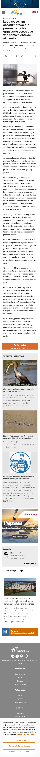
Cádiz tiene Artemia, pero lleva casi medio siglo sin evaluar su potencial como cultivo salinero (19, 601)
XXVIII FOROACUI (16, 553)
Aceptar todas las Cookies (19, 751)
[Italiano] (36, 12)
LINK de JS (6, 55)
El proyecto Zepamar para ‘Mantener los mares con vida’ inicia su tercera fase (18, 437)
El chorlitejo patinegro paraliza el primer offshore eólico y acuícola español (18, 477)
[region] (20, 737)
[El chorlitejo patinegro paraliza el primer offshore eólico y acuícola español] (20, 462)
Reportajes (20, 699)
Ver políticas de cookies (25, 734)
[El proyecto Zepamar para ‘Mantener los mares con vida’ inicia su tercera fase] (20, 421)
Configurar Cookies (19, 740)
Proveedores (20, 713)
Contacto (20, 681)
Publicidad (20, 677)
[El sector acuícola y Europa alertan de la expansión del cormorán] (20, 373)
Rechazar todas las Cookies (19, 746)
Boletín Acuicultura (20, 702)
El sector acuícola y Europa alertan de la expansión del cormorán (18, 390)
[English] (33, 12)
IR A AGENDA (29, 563)
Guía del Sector (20, 717)
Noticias (20, 695)
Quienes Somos (20, 674)
